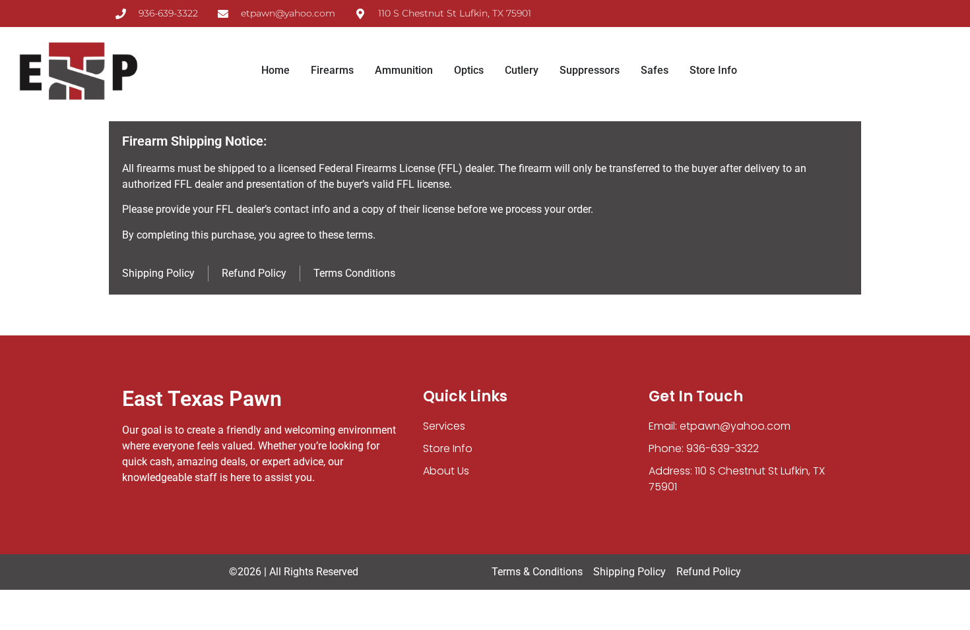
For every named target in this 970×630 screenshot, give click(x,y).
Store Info (447, 448)
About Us (446, 470)
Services (444, 426)
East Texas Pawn (202, 398)
